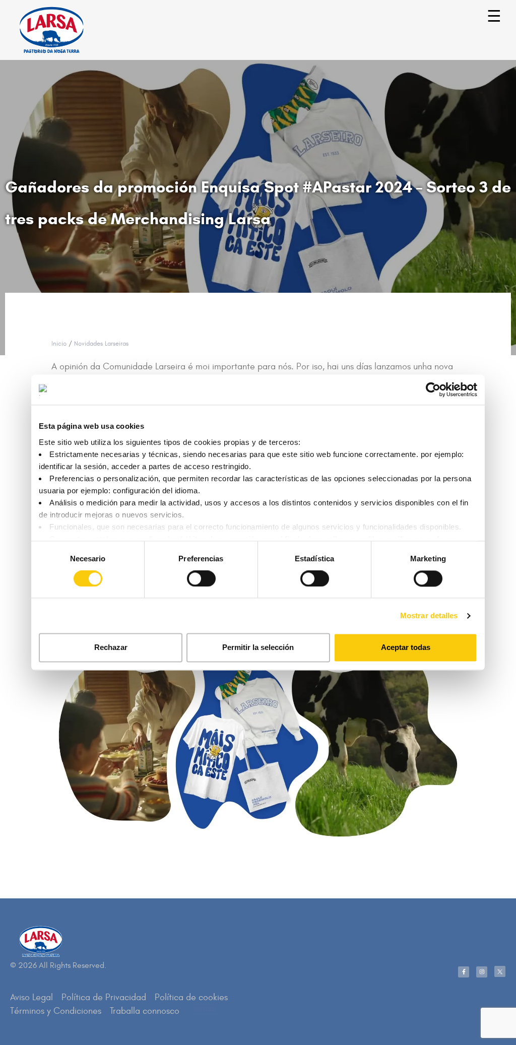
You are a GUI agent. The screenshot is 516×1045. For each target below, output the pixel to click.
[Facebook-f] (463, 971)
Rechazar (110, 647)
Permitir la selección (258, 647)
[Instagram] (481, 971)
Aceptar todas (405, 647)
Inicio (59, 344)
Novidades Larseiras (101, 344)
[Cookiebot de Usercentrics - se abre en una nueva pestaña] (433, 389)
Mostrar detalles (429, 615)
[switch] (190, 573)
